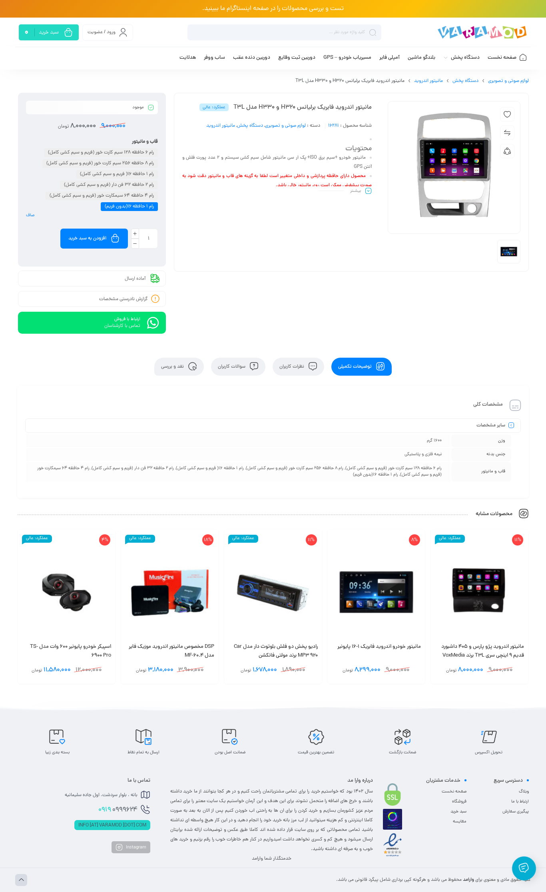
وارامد (468, 880)
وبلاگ (524, 791)
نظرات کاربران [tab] (292, 366)
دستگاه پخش (465, 81)
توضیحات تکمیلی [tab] (355, 366)
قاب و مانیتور (145, 141)
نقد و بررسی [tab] (173, 366)
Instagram (135, 847)
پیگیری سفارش (515, 811)
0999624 (117, 810)
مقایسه (459, 821)
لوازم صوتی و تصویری (508, 81)
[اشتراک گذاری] (507, 151)
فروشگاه (459, 801)
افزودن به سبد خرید (87, 238)
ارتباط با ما (520, 801)
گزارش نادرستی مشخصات (123, 299)
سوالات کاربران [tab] (232, 366)
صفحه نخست (454, 791)
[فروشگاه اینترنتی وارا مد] (483, 32)
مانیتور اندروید (428, 81)
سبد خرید (458, 811)
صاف (30, 215)
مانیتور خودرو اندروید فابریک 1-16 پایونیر (379, 647)
